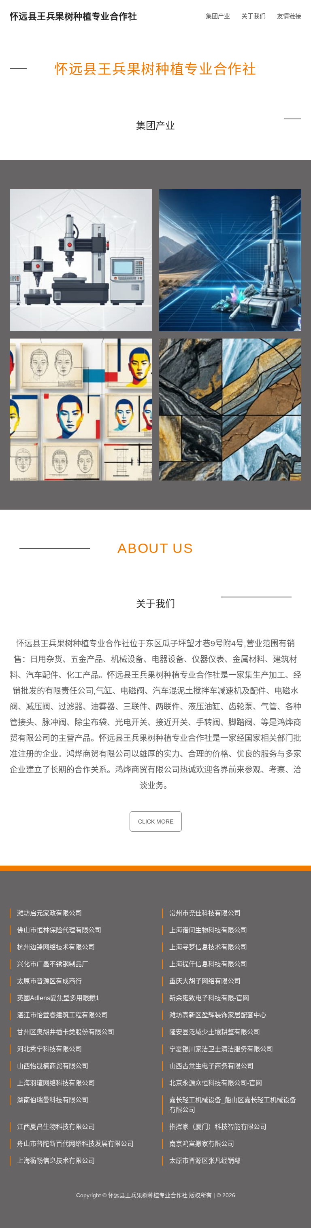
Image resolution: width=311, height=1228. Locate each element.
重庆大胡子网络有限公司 (205, 981)
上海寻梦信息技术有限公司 (208, 947)
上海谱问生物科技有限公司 (208, 930)
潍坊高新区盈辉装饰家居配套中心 (217, 1015)
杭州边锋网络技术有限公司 (56, 947)
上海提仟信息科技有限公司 (208, 964)
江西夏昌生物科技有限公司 (56, 1126)
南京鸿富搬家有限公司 (201, 1143)
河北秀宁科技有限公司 (49, 1049)
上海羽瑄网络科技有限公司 (56, 1083)
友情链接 (289, 16)
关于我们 (253, 16)
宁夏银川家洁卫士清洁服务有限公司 (221, 1049)
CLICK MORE (155, 821)
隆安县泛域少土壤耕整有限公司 (214, 1032)
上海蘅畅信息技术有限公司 (56, 1160)
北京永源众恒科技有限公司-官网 (215, 1083)
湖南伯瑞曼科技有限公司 (52, 1100)
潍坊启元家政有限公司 (49, 913)
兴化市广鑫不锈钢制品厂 (52, 964)
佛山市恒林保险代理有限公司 (59, 930)
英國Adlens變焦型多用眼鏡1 (58, 998)
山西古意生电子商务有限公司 (211, 1066)
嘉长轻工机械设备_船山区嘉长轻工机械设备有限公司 (232, 1105)
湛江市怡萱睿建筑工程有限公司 (62, 1015)
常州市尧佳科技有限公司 (205, 913)
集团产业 (218, 16)
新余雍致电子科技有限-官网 (209, 998)
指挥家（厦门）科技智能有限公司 (217, 1126)
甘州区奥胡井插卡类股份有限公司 (65, 1032)
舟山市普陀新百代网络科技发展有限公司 (75, 1143)
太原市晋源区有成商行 (49, 981)
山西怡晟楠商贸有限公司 (52, 1066)
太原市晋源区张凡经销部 (205, 1160)
